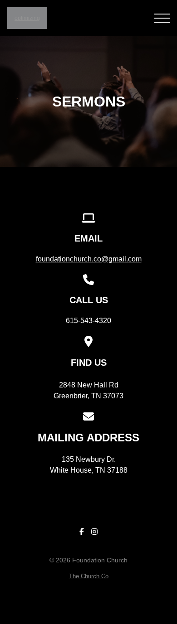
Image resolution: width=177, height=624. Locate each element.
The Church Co (88, 576)
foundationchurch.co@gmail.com (89, 259)
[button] (162, 18)
